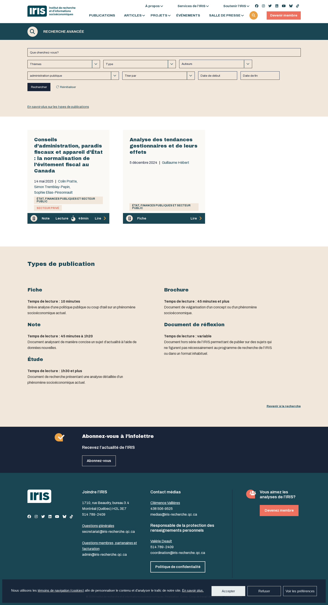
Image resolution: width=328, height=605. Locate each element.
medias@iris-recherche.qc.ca (173, 514)
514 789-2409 (93, 514)
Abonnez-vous (99, 461)
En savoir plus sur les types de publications (58, 107)
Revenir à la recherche (284, 406)
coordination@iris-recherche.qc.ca (177, 553)
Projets (159, 15)
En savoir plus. (193, 590)
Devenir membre (283, 15)
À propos (152, 6)
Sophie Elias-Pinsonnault (53, 192)
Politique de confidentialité (177, 567)
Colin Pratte (67, 181)
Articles (133, 15)
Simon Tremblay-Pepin (52, 187)
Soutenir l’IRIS (234, 6)
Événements (188, 15)
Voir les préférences (300, 591)
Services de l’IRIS (192, 6)
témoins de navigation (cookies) (61, 590)
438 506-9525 (161, 509)
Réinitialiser (68, 87)
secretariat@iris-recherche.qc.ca (108, 531)
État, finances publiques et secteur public (66, 200)
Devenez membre (279, 510)
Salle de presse (225, 15)
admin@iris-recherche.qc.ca (104, 554)
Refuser (264, 591)
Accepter (228, 591)
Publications (102, 15)
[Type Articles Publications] (139, 64)
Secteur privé (48, 208)
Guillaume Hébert (175, 162)
